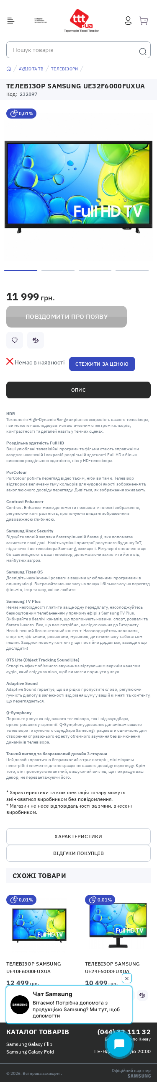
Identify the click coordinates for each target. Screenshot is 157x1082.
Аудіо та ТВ (31, 69)
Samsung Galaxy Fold (30, 1051)
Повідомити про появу (67, 316)
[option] (78, 187)
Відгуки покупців (78, 853)
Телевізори (64, 69)
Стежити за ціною (102, 364)
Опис (78, 390)
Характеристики (78, 836)
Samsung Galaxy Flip (29, 1044)
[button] (39, 925)
